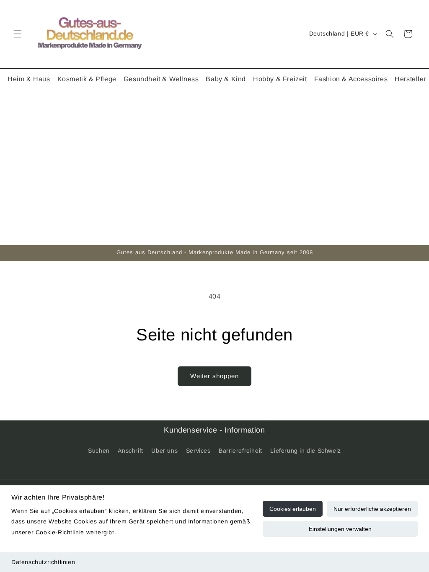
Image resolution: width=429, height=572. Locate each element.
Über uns (164, 450)
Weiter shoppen (214, 375)
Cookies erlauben (292, 508)
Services (198, 450)
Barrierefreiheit (240, 450)
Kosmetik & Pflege (86, 78)
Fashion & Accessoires (351, 78)
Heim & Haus (29, 78)
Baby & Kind (226, 78)
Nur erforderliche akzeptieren (372, 508)
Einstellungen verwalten (340, 529)
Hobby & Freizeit (280, 78)
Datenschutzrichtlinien (43, 562)
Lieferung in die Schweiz (305, 450)
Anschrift (130, 450)
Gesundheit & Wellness (161, 78)
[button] (17, 34)
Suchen (99, 450)
